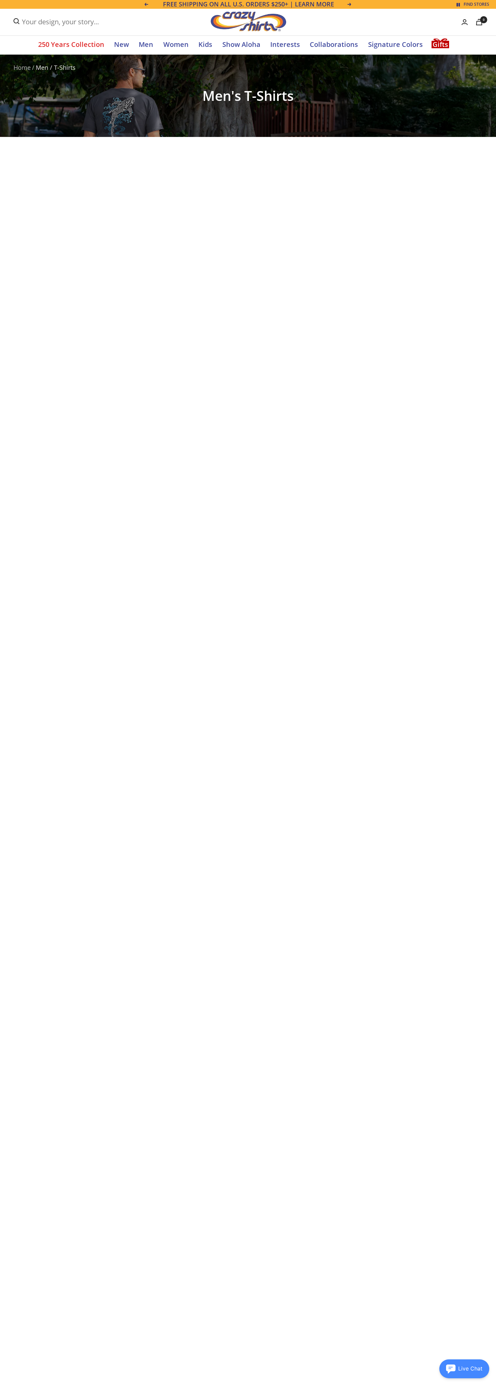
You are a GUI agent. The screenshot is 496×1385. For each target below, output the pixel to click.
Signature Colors (395, 44)
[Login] (465, 22)
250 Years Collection (71, 44)
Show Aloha (241, 44)
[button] (464, 1368)
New (121, 44)
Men (146, 44)
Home (22, 67)
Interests (285, 44)
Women (176, 44)
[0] (479, 22)
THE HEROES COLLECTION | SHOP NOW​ (248, 4)
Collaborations (334, 44)
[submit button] (16, 21)
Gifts (440, 44)
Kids (205, 44)
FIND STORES (476, 4)
